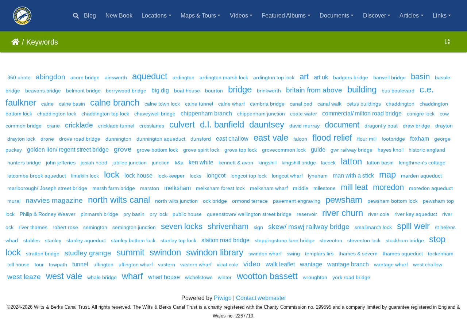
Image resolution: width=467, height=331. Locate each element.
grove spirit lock (201, 150)
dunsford (200, 139)
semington (95, 227)
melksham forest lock (220, 188)
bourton (214, 91)
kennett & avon (236, 163)
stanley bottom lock (133, 240)
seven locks (181, 226)
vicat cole (227, 264)
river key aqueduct (415, 214)
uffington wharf (136, 264)
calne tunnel (199, 104)
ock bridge (215, 201)
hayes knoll (391, 150)
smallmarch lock (373, 227)
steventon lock (364, 240)
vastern (166, 264)
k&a (179, 163)
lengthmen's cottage (422, 163)
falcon (300, 139)
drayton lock (21, 139)
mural (13, 201)
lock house (138, 175)
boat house (187, 91)
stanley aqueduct (86, 240)
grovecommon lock (284, 150)
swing (293, 253)
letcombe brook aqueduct (36, 176)
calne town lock (162, 104)
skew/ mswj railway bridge (309, 227)
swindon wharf (265, 253)
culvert (182, 124)
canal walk (329, 104)
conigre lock (421, 114)
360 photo (19, 77)
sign (258, 227)
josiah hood (94, 163)
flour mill (367, 139)
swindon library (214, 252)
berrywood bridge (126, 91)
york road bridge (351, 277)
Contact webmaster (261, 298)
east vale (271, 137)
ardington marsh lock (224, 77)
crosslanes (151, 126)
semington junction (134, 227)
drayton (444, 126)
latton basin (380, 163)
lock (111, 174)
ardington (183, 77)
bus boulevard (398, 91)
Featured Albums (284, 15)
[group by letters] (447, 41)
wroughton (315, 277)
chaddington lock (56, 114)
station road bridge (225, 240)
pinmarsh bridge (99, 214)
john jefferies (61, 163)
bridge (240, 89)
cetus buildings (364, 104)
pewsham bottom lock (392, 201)
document (342, 124)
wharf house (164, 277)
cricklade (79, 125)
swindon (165, 252)
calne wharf (231, 104)
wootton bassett (267, 276)
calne (47, 104)
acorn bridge (85, 77)
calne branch (114, 102)
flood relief (332, 137)
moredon (388, 187)
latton (351, 161)
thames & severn (358, 253)
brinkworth (269, 91)
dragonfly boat (381, 126)
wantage (311, 264)
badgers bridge (350, 77)
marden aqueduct (421, 176)
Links (440, 15)
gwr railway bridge (352, 150)
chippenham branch (206, 113)
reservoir (307, 214)
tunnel (80, 264)
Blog (90, 15)
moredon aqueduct (431, 188)
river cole (378, 214)
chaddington (400, 104)
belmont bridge (83, 91)
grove (123, 149)
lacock (328, 163)
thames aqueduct (403, 253)
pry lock (158, 214)
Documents (334, 15)
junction (161, 163)
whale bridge (102, 277)
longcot (216, 175)
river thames (33, 227)
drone (47, 139)
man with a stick (353, 175)
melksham (177, 188)
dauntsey (266, 124)
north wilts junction (176, 201)
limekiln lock (85, 176)
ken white (201, 162)
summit (130, 252)
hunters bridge (24, 163)
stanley (53, 240)
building (362, 89)
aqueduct (149, 76)
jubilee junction (129, 163)
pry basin (133, 214)
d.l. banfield (222, 124)
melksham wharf (269, 188)
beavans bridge (43, 91)
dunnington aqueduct (160, 139)
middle (300, 188)
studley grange (88, 253)
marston (149, 188)
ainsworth (116, 77)
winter (225, 277)
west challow (427, 264)
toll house (18, 264)
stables (31, 240)
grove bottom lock (157, 150)
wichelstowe (199, 277)
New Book (118, 15)
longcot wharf (287, 176)
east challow (232, 139)
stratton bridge (42, 253)
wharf (132, 276)
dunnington (118, 139)
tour (39, 264)
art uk (321, 77)
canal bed (301, 104)
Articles (409, 15)
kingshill (267, 163)
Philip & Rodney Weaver (48, 214)
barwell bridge (389, 77)
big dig (160, 90)
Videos (239, 15)
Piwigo (223, 298)
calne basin (72, 104)
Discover (374, 15)
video (251, 264)
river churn (342, 213)
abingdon (50, 77)
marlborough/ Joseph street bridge (47, 188)
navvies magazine (54, 200)
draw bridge (416, 126)
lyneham (318, 176)
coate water (303, 114)
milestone (324, 188)
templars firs (319, 253)
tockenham (441, 253)
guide (318, 150)
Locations (154, 15)
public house (187, 214)
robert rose (65, 227)
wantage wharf (391, 264)
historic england (427, 150)
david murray (304, 126)
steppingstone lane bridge (284, 240)
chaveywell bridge (154, 114)
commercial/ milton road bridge (362, 113)
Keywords (42, 42)
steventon (331, 240)
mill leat (354, 187)
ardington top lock (273, 77)
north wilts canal (119, 200)
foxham (419, 139)
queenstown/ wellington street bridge (249, 214)
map (387, 174)
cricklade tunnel (116, 126)
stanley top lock (178, 240)
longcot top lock (249, 176)
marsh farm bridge (113, 188)
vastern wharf (196, 264)
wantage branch (348, 264)
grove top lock (240, 150)
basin (420, 76)
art (304, 76)
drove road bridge (79, 139)
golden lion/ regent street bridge (68, 150)
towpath (58, 264)
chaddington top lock (105, 114)
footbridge (393, 139)
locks (195, 176)
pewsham (343, 200)
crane (53, 126)
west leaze (24, 277)
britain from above (314, 90)
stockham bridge (405, 240)
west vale (64, 276)
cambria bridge (267, 104)
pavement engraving (296, 201)
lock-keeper (171, 176)
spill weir (413, 226)
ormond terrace (250, 201)
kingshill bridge (299, 163)
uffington (103, 264)
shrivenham (228, 226)
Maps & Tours (198, 15)
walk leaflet (280, 264)
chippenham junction (261, 114)
